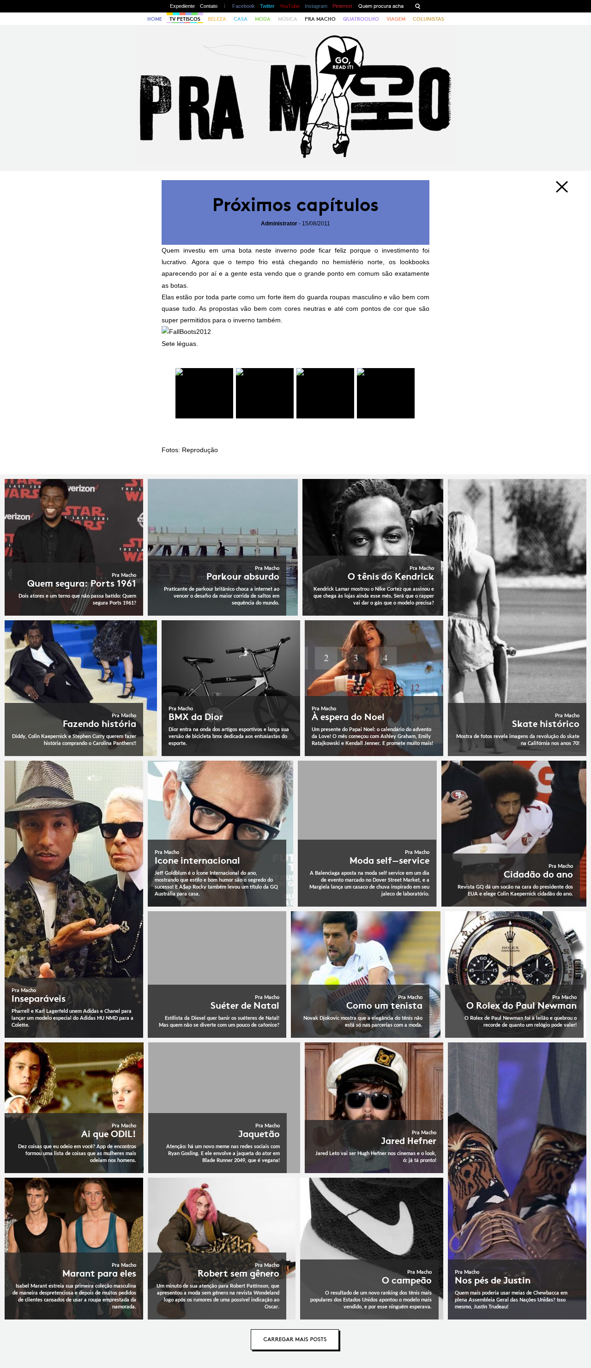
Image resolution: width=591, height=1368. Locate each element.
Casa (240, 19)
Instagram (316, 6)
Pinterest (342, 6)
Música (287, 19)
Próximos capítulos (295, 205)
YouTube (290, 6)
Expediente (182, 6)
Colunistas (428, 19)
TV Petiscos (184, 19)
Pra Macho (320, 19)
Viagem (395, 19)
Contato (208, 6)
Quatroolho (361, 19)
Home (154, 19)
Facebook (243, 6)
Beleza (217, 19)
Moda (263, 19)
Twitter (267, 6)
